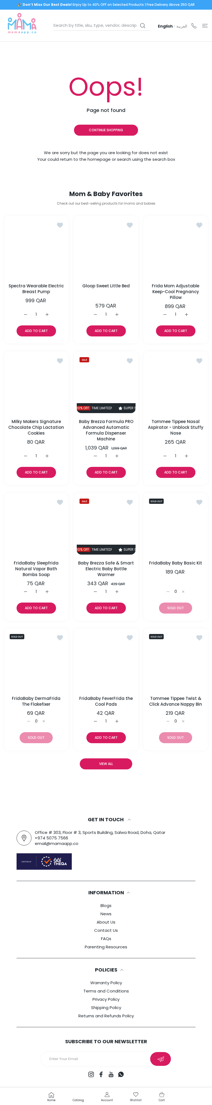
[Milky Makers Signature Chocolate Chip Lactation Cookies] (36, 383)
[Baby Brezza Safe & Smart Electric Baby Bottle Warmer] (106, 525)
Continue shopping (106, 130)
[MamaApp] (22, 25)
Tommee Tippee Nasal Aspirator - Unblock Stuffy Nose (175, 427)
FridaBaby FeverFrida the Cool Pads (106, 701)
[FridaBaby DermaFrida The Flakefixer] (36, 660)
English (165, 26)
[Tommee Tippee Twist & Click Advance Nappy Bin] (175, 660)
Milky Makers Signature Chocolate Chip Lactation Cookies (36, 427)
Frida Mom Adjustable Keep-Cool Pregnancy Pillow (176, 291)
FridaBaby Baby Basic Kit (175, 563)
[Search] (142, 25)
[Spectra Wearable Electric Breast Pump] (36, 248)
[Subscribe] (160, 1059)
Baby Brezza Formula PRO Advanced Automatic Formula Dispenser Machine (106, 430)
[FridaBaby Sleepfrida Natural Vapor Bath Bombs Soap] (36, 525)
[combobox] (101, 25)
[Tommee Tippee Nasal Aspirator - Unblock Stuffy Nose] (175, 383)
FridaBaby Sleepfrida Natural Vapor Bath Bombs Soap (36, 568)
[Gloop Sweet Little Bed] (106, 248)
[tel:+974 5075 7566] (194, 25)
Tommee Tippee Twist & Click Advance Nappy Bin (175, 701)
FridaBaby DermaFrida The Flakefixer (36, 701)
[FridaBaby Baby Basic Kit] (175, 525)
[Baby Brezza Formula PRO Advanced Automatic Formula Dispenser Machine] (106, 383)
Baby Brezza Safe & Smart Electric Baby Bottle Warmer (106, 568)
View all (106, 763)
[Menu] (205, 25)
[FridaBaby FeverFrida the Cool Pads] (106, 660)
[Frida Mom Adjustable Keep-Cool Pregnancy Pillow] (175, 248)
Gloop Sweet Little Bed (106, 286)
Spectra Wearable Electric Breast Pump (36, 289)
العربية (181, 26)
